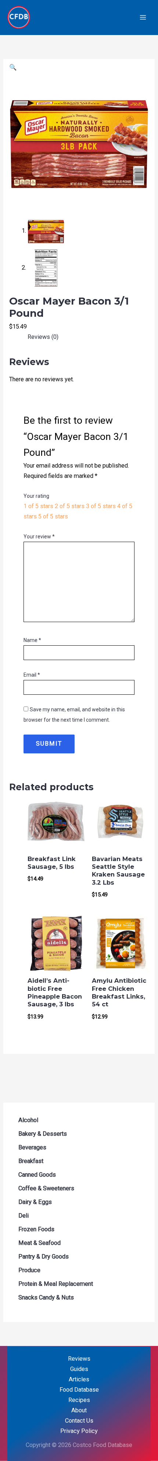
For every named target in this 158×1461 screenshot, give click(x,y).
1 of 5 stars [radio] (38, 506)
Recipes (79, 1399)
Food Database (79, 1389)
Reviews (79, 1358)
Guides (79, 1368)
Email (32, 675)
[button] (13, 67)
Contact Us (79, 1420)
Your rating (36, 496)
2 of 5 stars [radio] (70, 506)
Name (32, 640)
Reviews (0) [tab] (43, 336)
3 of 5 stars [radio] (101, 506)
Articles (79, 1379)
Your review (39, 536)
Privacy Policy (79, 1430)
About (79, 1410)
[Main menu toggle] (143, 17)
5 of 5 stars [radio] (53, 516)
